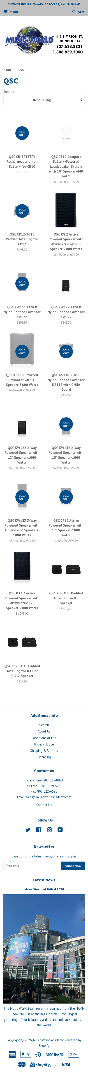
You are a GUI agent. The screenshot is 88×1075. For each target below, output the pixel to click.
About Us (44, 731)
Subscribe (73, 866)
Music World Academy (48, 1040)
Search (44, 725)
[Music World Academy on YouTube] (60, 830)
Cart (81, 12)
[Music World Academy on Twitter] (27, 830)
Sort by (8, 91)
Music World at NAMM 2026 (44, 889)
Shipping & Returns (44, 750)
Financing (44, 757)
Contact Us (44, 805)
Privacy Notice (44, 744)
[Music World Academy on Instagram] (49, 830)
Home (7, 69)
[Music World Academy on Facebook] (38, 830)
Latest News (44, 879)
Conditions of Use (44, 738)
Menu (13, 12)
